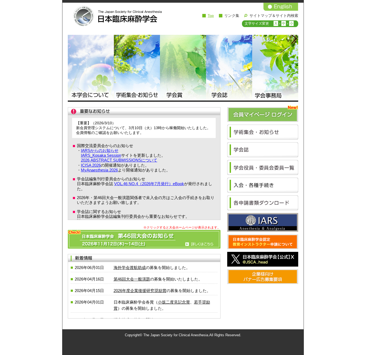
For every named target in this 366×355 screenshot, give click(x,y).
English (280, 7)
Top (211, 15)
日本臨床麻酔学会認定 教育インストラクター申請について (262, 241)
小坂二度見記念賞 (174, 302)
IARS (262, 222)
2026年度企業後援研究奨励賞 (140, 290)
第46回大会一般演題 (132, 279)
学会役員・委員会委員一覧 (262, 167)
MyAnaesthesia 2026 (99, 170)
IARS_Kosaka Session (101, 155)
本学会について (91, 68)
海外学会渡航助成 (130, 267)
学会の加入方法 (262, 185)
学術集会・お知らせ (137, 68)
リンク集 (231, 15)
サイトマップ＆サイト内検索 (273, 15)
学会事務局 (275, 68)
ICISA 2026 (91, 165)
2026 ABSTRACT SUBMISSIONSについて (119, 160)
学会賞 (183, 68)
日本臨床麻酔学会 (116, 16)
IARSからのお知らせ (99, 150)
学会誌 (229, 68)
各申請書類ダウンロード (262, 202)
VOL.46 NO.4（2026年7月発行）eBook (149, 183)
